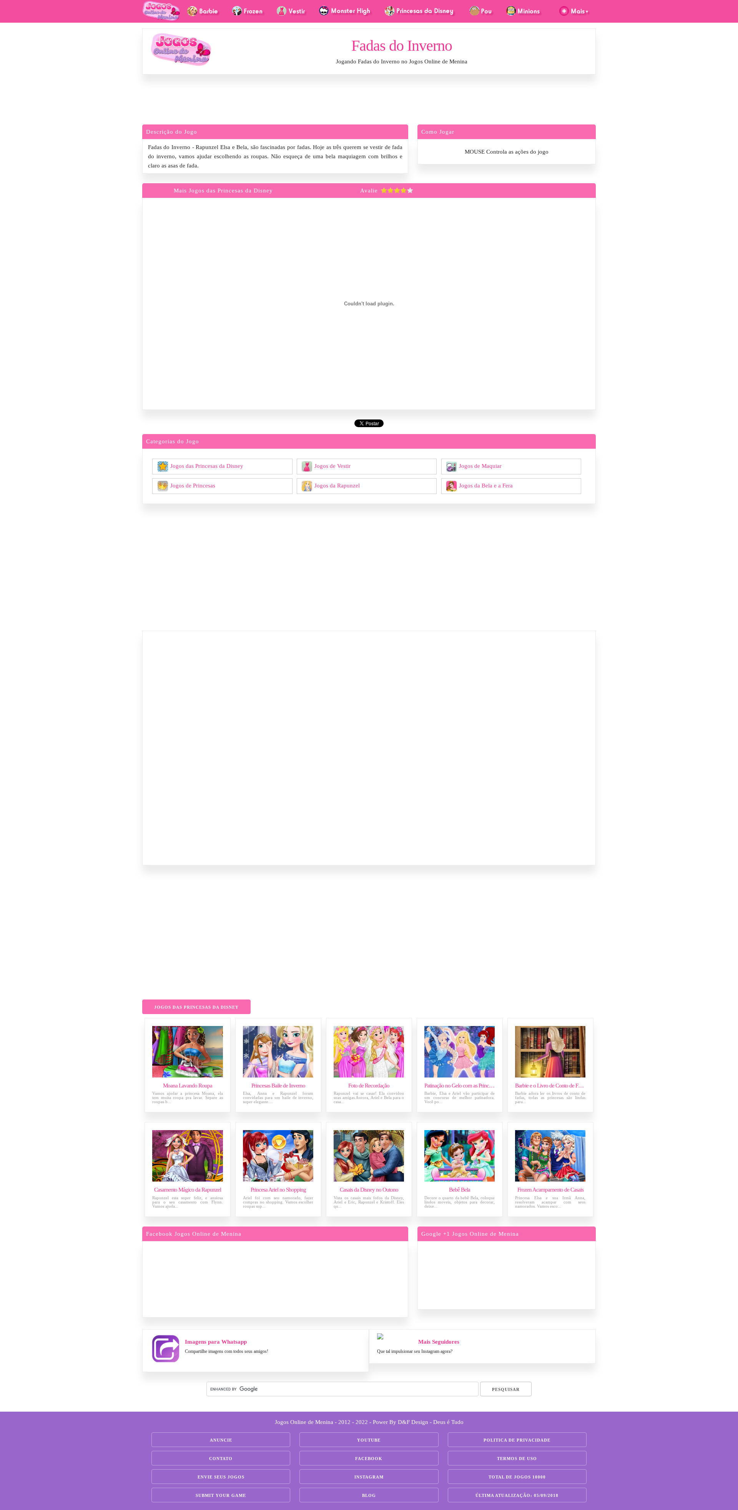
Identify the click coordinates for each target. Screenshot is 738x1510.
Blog (369, 1495)
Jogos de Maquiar (480, 465)
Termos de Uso (517, 1458)
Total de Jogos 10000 (517, 1477)
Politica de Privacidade (517, 1440)
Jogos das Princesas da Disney (206, 465)
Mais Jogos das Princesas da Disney (223, 190)
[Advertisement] (369, 101)
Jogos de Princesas (192, 485)
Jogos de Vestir (332, 465)
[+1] (536, 1274)
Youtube (369, 1440)
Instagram (369, 1477)
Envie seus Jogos (221, 1477)
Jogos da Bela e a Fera (486, 485)
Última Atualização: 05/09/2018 (516, 1495)
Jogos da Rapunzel (337, 485)
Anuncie (221, 1440)
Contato (221, 1458)
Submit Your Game (221, 1495)
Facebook (368, 1458)
